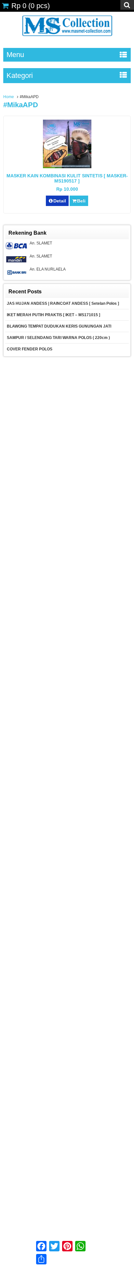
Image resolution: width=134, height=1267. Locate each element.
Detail (59, 200)
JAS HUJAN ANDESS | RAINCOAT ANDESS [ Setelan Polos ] (63, 303)
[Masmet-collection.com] (67, 38)
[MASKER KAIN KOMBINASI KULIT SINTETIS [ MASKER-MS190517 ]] (67, 166)
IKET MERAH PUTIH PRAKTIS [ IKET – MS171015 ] (53, 315)
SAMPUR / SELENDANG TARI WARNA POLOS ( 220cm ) (58, 337)
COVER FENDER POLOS (30, 349)
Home (8, 97)
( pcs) (30, 6)
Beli (81, 200)
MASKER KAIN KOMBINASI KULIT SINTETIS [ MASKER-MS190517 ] (67, 178)
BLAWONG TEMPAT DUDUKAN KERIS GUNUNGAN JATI (59, 326)
